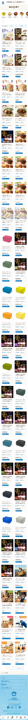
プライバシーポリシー (20, 711)
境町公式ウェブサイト (8, 711)
